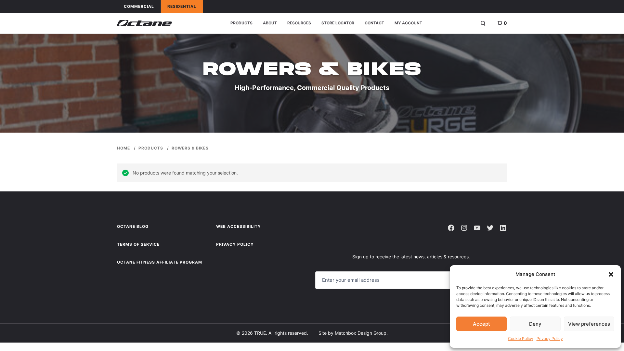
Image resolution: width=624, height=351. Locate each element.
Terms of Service (138, 244)
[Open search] (483, 23)
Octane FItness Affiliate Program (159, 262)
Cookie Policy (520, 338)
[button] (611, 274)
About (270, 22)
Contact (374, 22)
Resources (299, 22)
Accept (481, 324)
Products (241, 22)
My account (408, 22)
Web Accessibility (238, 226)
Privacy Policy (550, 338)
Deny (535, 324)
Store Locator (337, 22)
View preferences (589, 324)
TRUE (260, 333)
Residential (185, 6)
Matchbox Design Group (360, 333)
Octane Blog (133, 226)
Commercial (142, 6)
